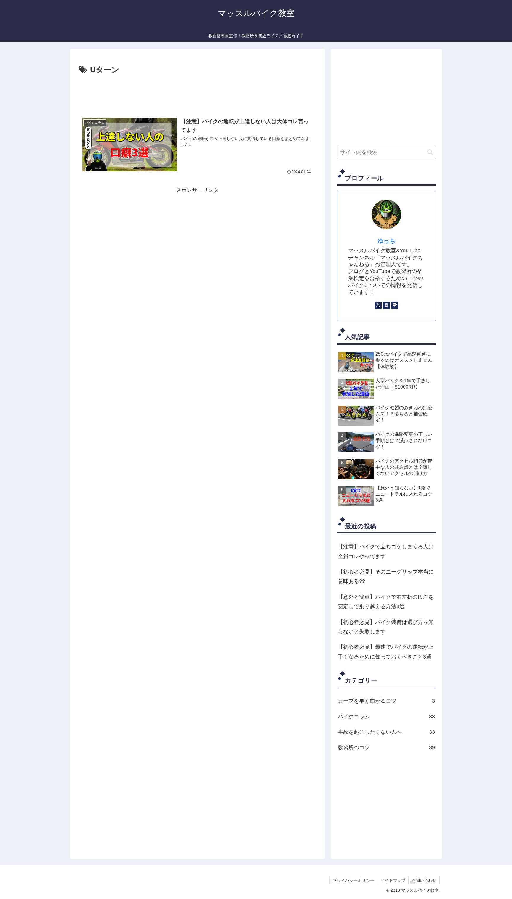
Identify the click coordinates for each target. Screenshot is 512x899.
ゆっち (386, 240)
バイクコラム (386, 717)
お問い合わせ (424, 880)
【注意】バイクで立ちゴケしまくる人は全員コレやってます (386, 551)
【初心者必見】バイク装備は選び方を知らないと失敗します (386, 627)
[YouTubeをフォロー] (386, 305)
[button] (430, 152)
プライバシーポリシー (353, 880)
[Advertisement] (197, 93)
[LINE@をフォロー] (394, 305)
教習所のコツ (386, 747)
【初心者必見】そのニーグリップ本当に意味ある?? (386, 576)
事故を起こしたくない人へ (386, 732)
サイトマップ (392, 880)
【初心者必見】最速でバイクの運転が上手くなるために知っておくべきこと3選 (386, 651)
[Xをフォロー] (378, 305)
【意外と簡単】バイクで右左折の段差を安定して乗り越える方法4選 (386, 601)
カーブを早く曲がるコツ (386, 701)
